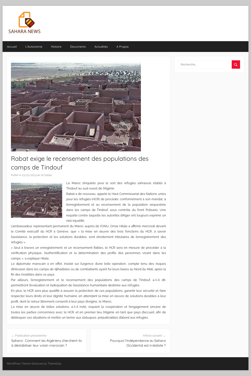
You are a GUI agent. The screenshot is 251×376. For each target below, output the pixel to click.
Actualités (101, 46)
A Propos (122, 46)
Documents (78, 46)
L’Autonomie (33, 46)
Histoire (56, 46)
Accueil (12, 46)
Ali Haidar (46, 175)
